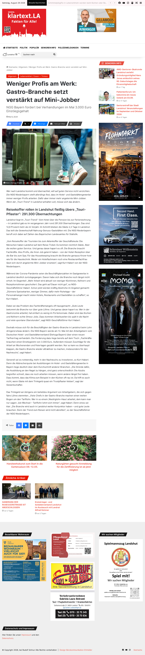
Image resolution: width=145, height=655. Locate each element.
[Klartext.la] (24, 23)
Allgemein (23, 67)
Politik (24, 47)
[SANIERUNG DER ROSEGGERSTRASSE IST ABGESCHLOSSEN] (16, 491)
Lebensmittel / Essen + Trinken (34, 76)
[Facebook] (19, 425)
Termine (84, 47)
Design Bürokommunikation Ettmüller (76, 650)
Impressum (26, 635)
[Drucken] (39, 425)
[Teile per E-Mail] (32, 425)
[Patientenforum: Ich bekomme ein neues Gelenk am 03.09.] (106, 95)
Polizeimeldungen (68, 47)
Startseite (11, 47)
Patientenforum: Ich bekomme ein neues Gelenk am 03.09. (126, 95)
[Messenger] (26, 425)
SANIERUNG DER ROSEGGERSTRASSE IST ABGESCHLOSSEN (14, 505)
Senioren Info (48, 47)
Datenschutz (7, 638)
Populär (34, 47)
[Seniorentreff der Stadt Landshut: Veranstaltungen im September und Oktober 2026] (106, 109)
